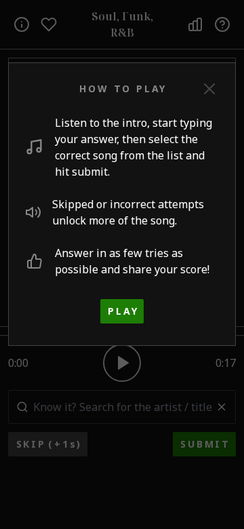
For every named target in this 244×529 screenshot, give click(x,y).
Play (123, 311)
